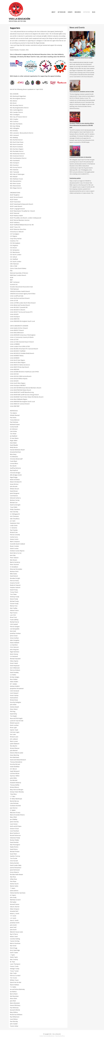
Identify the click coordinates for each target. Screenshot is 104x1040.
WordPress (62, 1036)
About (53, 12)
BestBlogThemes (51, 1036)
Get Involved (61, 12)
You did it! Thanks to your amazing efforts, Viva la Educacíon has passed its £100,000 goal (82, 125)
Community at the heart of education (80, 157)
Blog (93, 12)
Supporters (86, 12)
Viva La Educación (19, 18)
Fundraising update (75, 178)
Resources (78, 12)
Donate (70, 12)
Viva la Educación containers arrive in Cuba (82, 91)
